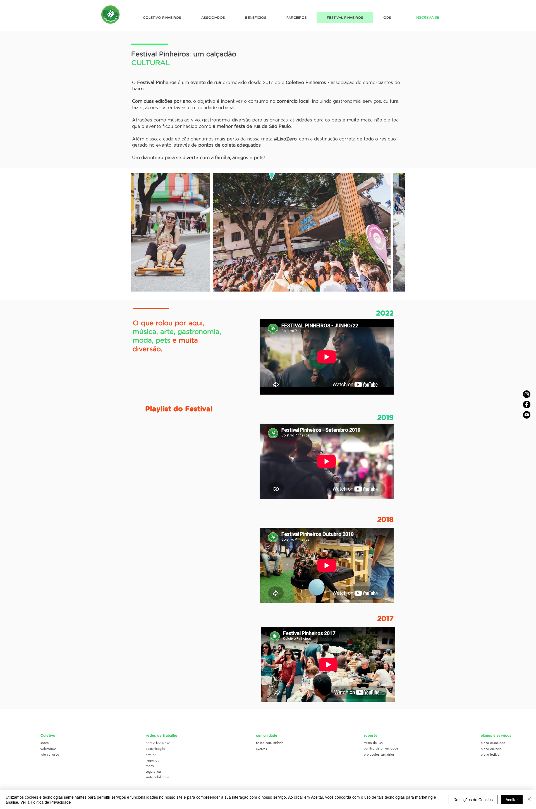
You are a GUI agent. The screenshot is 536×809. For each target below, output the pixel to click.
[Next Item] (395, 232)
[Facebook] (526, 404)
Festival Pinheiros (160, 54)
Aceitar (512, 799)
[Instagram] (526, 394)
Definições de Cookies (473, 799)
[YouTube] (526, 415)
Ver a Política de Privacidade (45, 802)
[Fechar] (529, 799)
